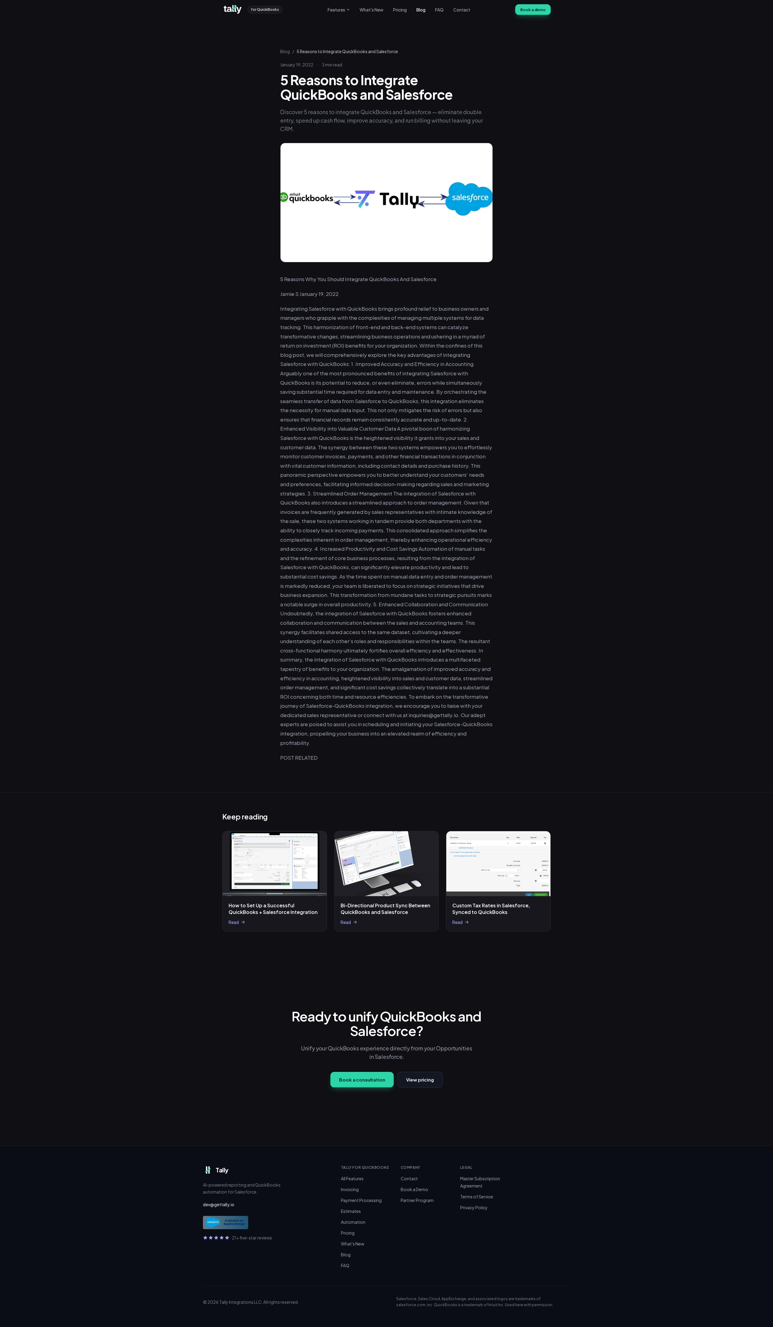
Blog (420, 9)
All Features (352, 1178)
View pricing (420, 1079)
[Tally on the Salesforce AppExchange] (225, 1222)
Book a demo (533, 9)
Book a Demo (414, 1189)
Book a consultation (362, 1079)
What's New (371, 9)
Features (336, 9)
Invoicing (350, 1189)
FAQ (439, 9)
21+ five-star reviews (252, 1237)
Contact (461, 9)
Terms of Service (476, 1196)
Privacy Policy (474, 1207)
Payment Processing (361, 1200)
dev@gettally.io (218, 1204)
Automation (353, 1222)
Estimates (351, 1211)
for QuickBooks (265, 9)
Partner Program (417, 1200)
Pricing (400, 9)
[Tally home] (233, 9)
